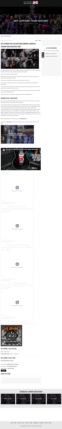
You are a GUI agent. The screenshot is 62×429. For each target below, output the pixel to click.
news (15, 422)
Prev (36, 40)
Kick (2, 351)
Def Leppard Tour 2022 (12, 366)
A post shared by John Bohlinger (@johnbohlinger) (17, 206)
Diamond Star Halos (5, 353)
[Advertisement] (21, 380)
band (32, 9)
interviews (32, 10)
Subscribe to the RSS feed (50, 53)
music (22, 422)
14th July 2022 (11, 368)
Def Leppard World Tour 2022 (7, 360)
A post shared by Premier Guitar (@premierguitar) (17, 283)
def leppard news (7, 36)
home (2, 36)
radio (32, 12)
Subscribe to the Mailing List (51, 56)
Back (3, 370)
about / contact (32, 13)
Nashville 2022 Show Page (12, 364)
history (27, 422)
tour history (32, 6)
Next (40, 40)
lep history (32, 8)
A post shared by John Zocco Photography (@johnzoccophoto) (17, 244)
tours (19, 422)
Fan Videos (9, 121)
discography (32, 7)
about (50, 422)
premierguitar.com (23, 118)
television (32, 11)
